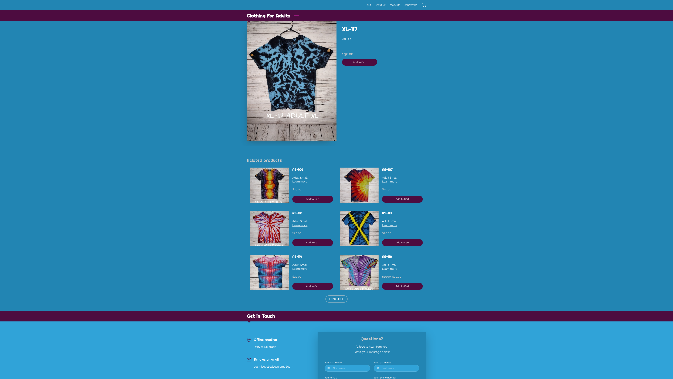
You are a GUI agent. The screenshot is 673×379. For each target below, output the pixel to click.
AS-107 (387, 170)
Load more (336, 299)
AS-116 (387, 257)
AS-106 (297, 170)
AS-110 (297, 213)
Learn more (299, 181)
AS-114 (297, 257)
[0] (424, 5)
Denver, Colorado (265, 346)
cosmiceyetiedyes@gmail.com (273, 366)
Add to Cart (359, 62)
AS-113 (387, 213)
